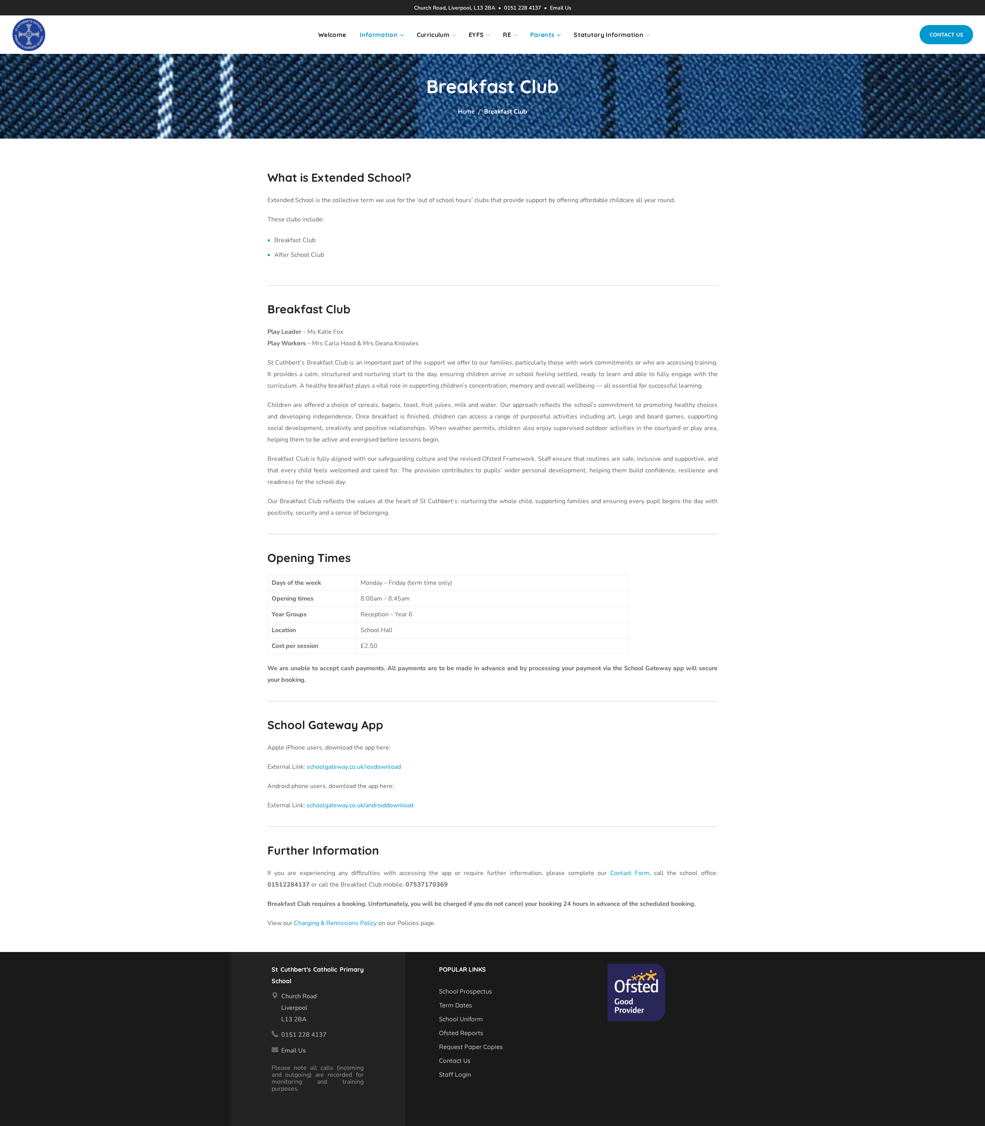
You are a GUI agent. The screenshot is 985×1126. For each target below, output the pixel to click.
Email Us (560, 8)
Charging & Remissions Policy (335, 923)
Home (466, 111)
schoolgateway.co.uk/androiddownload (360, 805)
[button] (946, 35)
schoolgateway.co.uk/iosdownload (354, 767)
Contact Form (629, 873)
